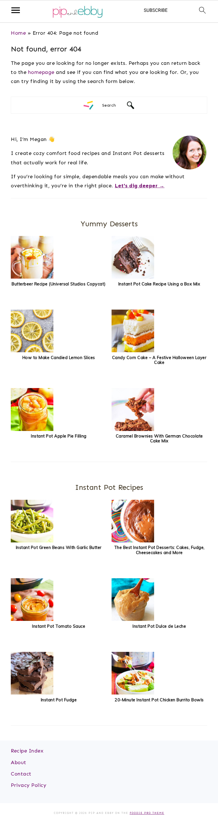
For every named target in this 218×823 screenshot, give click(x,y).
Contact (21, 774)
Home (18, 33)
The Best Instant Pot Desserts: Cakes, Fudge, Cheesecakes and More (159, 550)
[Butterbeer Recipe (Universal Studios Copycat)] (32, 277)
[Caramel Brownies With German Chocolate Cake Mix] (133, 429)
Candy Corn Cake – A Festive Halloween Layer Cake (159, 360)
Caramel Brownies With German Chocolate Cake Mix (159, 438)
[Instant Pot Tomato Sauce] (32, 619)
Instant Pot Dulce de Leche (159, 626)
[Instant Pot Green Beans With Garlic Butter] (32, 541)
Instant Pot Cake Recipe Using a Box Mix (159, 284)
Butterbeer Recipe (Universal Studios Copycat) (59, 284)
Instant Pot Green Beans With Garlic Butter (59, 547)
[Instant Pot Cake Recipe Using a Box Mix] (133, 277)
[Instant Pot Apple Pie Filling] (32, 429)
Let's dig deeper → (139, 186)
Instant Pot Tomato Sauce (58, 626)
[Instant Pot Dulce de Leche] (133, 619)
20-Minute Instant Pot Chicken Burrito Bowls (159, 699)
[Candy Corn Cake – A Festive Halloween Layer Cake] (133, 350)
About (18, 762)
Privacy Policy (28, 785)
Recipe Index (27, 751)
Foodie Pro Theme (147, 813)
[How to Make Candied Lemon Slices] (32, 350)
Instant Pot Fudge (59, 699)
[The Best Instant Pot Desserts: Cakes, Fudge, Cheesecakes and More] (133, 541)
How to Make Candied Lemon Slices (58, 357)
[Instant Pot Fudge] (32, 693)
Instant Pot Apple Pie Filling (59, 436)
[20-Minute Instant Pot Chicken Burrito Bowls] (133, 693)
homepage (41, 72)
